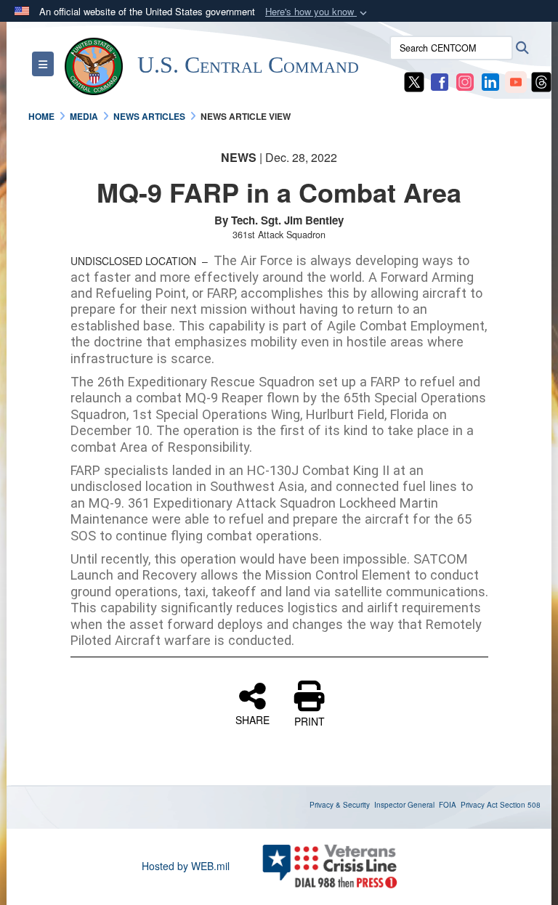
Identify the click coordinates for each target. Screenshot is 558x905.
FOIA (447, 805)
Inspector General (404, 805)
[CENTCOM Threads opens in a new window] (541, 80)
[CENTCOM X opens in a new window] (414, 80)
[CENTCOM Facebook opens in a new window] (439, 80)
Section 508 (520, 805)
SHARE (252, 719)
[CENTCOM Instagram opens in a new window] (465, 80)
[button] (317, 12)
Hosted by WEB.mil (186, 866)
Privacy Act (479, 805)
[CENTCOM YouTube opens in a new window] (515, 80)
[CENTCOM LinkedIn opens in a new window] (490, 80)
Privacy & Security (340, 805)
